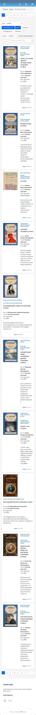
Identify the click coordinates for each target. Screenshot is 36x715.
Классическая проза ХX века (25, 47)
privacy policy (6, 691)
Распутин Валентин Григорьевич (25, 563)
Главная (5, 9)
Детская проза (25, 173)
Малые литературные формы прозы (25, 177)
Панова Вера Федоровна (26, 186)
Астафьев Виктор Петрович (17, 506)
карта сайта (22, 689)
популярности (7, 31)
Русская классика (13, 314)
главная (5, 689)
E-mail (10, 701)
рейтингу (18, 31)
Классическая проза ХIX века (12, 300)
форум (10, 689)
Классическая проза (25, 341)
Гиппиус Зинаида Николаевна (25, 630)
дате (17, 27)
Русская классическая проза (25, 54)
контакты (15, 689)
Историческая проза (25, 114)
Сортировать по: (8, 27)
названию (25, 27)
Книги (11, 9)
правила (29, 689)
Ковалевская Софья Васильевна (18, 312)
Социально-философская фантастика (25, 225)
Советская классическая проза (25, 415)
